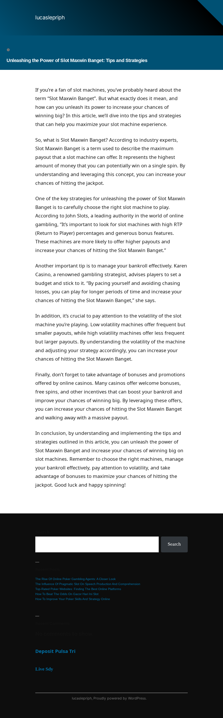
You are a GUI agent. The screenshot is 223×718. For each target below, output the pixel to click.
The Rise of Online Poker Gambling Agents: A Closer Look (75, 579)
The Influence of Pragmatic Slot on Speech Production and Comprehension (87, 584)
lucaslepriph (50, 17)
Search (42, 532)
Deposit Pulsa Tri (55, 651)
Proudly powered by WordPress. (120, 698)
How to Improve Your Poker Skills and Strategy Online (72, 599)
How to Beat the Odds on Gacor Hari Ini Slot (66, 594)
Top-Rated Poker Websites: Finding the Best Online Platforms (78, 589)
